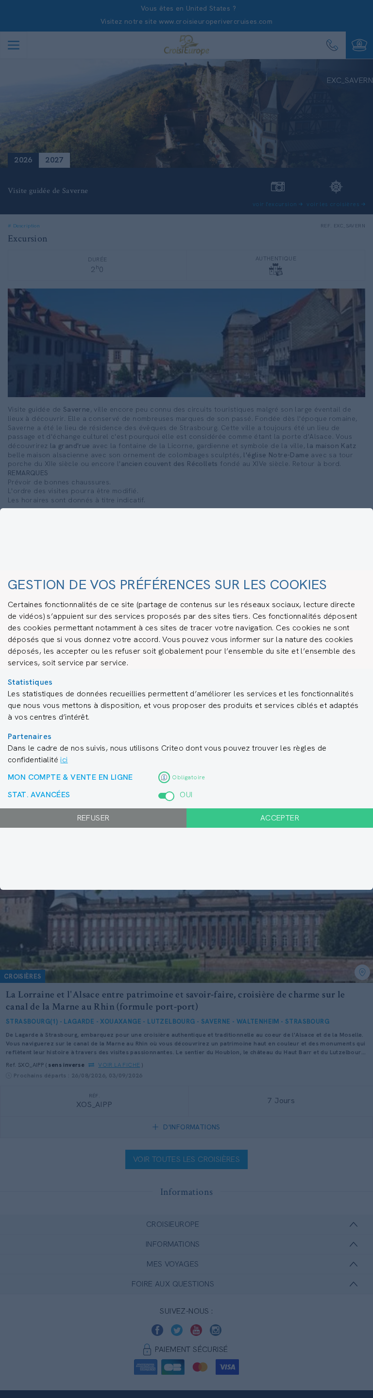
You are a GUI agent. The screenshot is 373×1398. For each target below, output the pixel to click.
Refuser (93, 818)
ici (64, 760)
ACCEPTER (279, 818)
